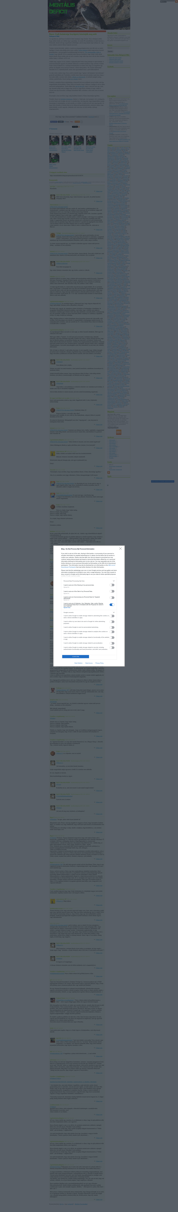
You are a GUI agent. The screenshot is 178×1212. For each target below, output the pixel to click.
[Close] (121, 549)
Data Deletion (79, 663)
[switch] (112, 585)
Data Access (89, 663)
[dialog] (89, 606)
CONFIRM (75, 656)
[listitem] (89, 581)
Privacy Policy (99, 663)
